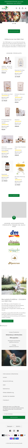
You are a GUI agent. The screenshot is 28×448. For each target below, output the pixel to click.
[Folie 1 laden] (12, 23)
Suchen (5, 377)
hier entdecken (14, 31)
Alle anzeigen (14, 195)
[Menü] (25, 8)
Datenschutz (6, 388)
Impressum (6, 400)
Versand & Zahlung (8, 381)
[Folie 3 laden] (15, 23)
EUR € (18, 426)
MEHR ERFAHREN (7, 321)
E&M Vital (11, 443)
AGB (4, 385)
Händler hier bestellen (9, 396)
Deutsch (9, 426)
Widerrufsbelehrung (8, 392)
